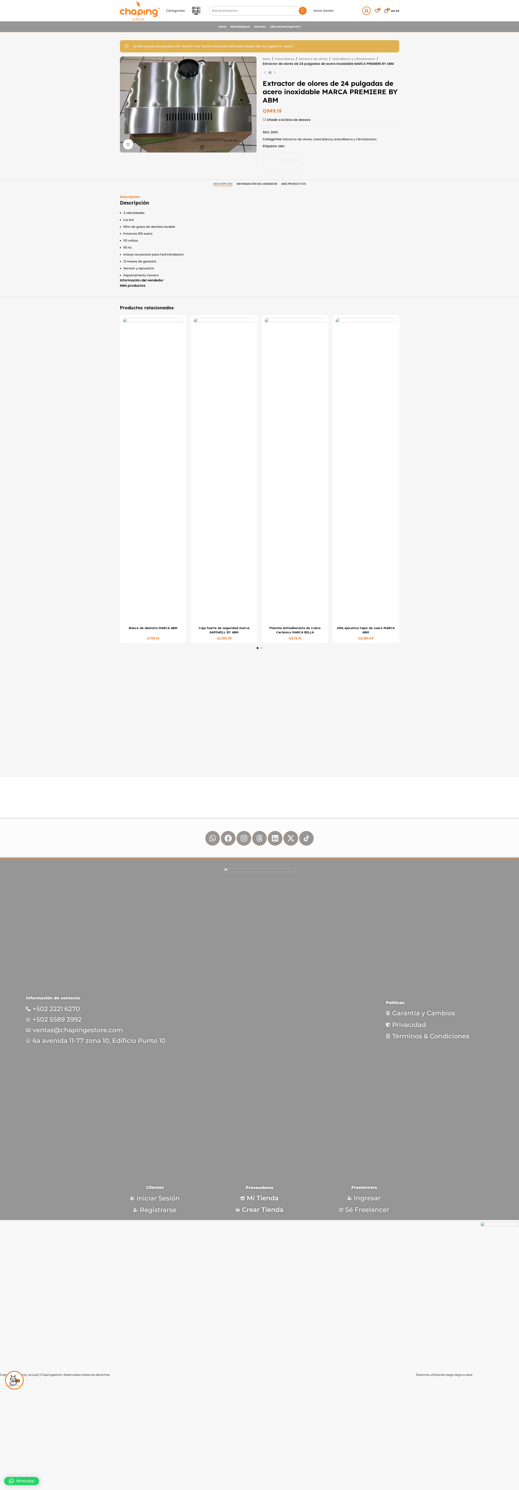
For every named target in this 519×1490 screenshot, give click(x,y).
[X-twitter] (290, 838)
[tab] (222, 184)
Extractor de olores (313, 59)
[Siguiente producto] (274, 72)
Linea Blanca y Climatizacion (353, 59)
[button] (21, 1481)
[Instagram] (244, 838)
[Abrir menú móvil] (196, 11)
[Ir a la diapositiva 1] (258, 648)
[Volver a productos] (270, 72)
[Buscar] (303, 11)
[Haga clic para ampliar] (128, 144)
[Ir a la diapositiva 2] (262, 648)
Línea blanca (284, 59)
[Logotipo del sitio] (140, 10)
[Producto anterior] (265, 72)
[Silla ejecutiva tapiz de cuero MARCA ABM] (365, 471)
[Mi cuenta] (366, 11)
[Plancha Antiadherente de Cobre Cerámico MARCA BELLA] (295, 471)
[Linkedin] (275, 838)
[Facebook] (228, 838)
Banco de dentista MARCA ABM (153, 628)
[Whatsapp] (212, 838)
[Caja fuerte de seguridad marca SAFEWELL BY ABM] (224, 471)
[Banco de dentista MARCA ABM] (153, 471)
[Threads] (259, 838)
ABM (281, 146)
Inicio (266, 59)
